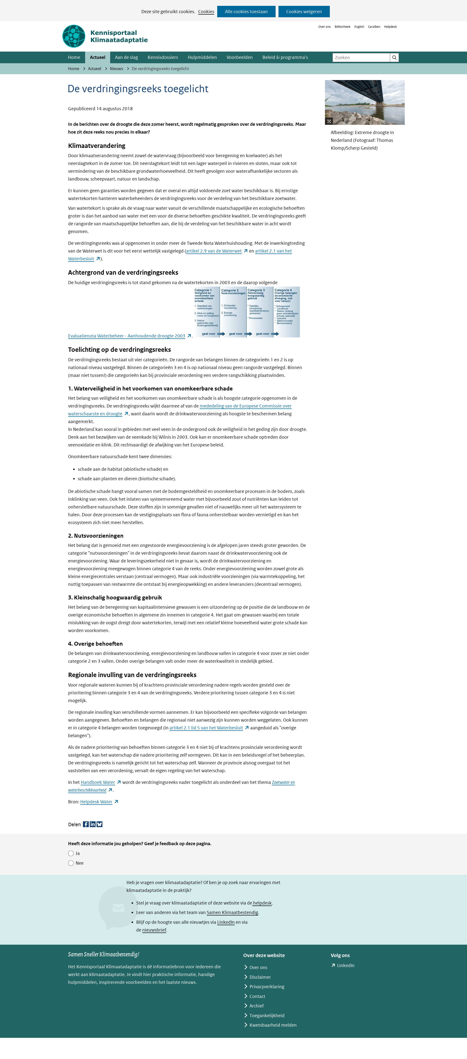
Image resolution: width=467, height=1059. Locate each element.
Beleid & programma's (285, 57)
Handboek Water (101, 782)
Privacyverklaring (267, 986)
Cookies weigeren (304, 11)
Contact (257, 996)
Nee (80, 863)
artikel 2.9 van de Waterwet (217, 251)
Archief (257, 1006)
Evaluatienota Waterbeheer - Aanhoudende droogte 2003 (130, 336)
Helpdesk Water (99, 802)
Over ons (324, 27)
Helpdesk (390, 27)
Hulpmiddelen (202, 57)
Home (74, 57)
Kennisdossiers (163, 57)
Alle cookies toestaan (246, 11)
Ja (78, 853)
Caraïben (374, 27)
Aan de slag (126, 57)
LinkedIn (226, 922)
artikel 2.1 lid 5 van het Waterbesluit (209, 728)
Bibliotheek (342, 27)
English (359, 27)
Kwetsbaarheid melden (273, 1025)
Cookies (206, 11)
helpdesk (262, 903)
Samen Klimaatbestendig (232, 912)
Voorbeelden (240, 57)
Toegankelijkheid (267, 1015)
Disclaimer (260, 977)
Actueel (97, 57)
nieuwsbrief (154, 930)
